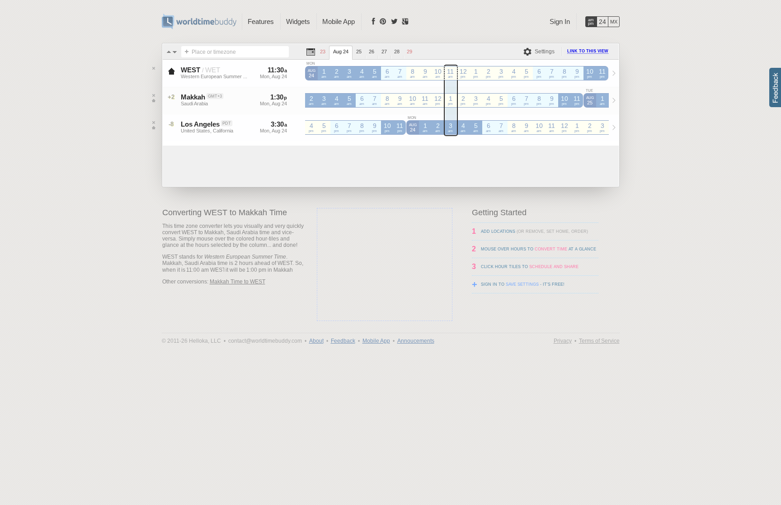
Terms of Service (599, 341)
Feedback (343, 341)
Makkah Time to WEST (237, 281)
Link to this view (587, 51)
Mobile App (338, 21)
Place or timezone (214, 52)
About (316, 341)
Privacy (563, 341)
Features (261, 21)
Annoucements (415, 341)
